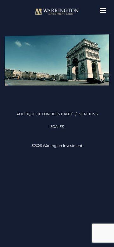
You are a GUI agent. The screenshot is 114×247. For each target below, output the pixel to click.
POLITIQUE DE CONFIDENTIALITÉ (45, 114)
